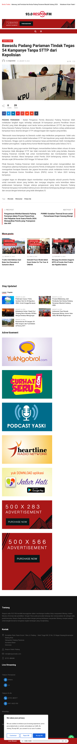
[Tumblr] (36, 113)
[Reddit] (27, 113)
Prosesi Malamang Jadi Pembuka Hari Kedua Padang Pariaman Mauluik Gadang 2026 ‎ (62, 302)
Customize (13, 736)
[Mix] (32, 113)
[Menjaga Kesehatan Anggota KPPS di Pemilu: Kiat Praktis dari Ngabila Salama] (63, 246)
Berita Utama (7, 41)
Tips (66, 241)
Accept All (39, 736)
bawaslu (10, 199)
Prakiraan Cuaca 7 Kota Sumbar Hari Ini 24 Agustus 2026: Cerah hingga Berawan (25, 301)
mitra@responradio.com (13, 654)
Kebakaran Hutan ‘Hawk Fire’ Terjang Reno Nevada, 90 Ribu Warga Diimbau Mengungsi (26, 313)
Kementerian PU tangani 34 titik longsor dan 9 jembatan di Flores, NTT (25, 324)
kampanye (19, 199)
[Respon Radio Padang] (38, 14)
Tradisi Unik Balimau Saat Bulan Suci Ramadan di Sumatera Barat (11, 262)
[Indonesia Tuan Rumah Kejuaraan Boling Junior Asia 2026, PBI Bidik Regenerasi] (45, 312)
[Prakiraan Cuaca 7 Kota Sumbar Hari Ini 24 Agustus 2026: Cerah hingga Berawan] (8, 300)
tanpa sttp (28, 199)
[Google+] (22, 113)
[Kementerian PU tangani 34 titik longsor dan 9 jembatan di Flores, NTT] (8, 323)
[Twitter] (9, 113)
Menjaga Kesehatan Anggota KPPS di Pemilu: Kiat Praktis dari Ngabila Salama (63, 262)
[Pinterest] (18, 113)
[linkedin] (13, 113)
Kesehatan (58, 241)
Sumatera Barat (10, 244)
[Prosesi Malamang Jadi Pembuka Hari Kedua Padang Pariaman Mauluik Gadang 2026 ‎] (45, 300)
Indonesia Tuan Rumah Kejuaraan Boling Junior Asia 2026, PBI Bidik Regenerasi (62, 313)
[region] (26, 727)
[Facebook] (4, 113)
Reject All (26, 736)
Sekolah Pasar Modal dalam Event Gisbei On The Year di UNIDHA (37, 262)
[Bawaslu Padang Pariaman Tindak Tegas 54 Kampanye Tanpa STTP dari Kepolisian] (38, 82)
